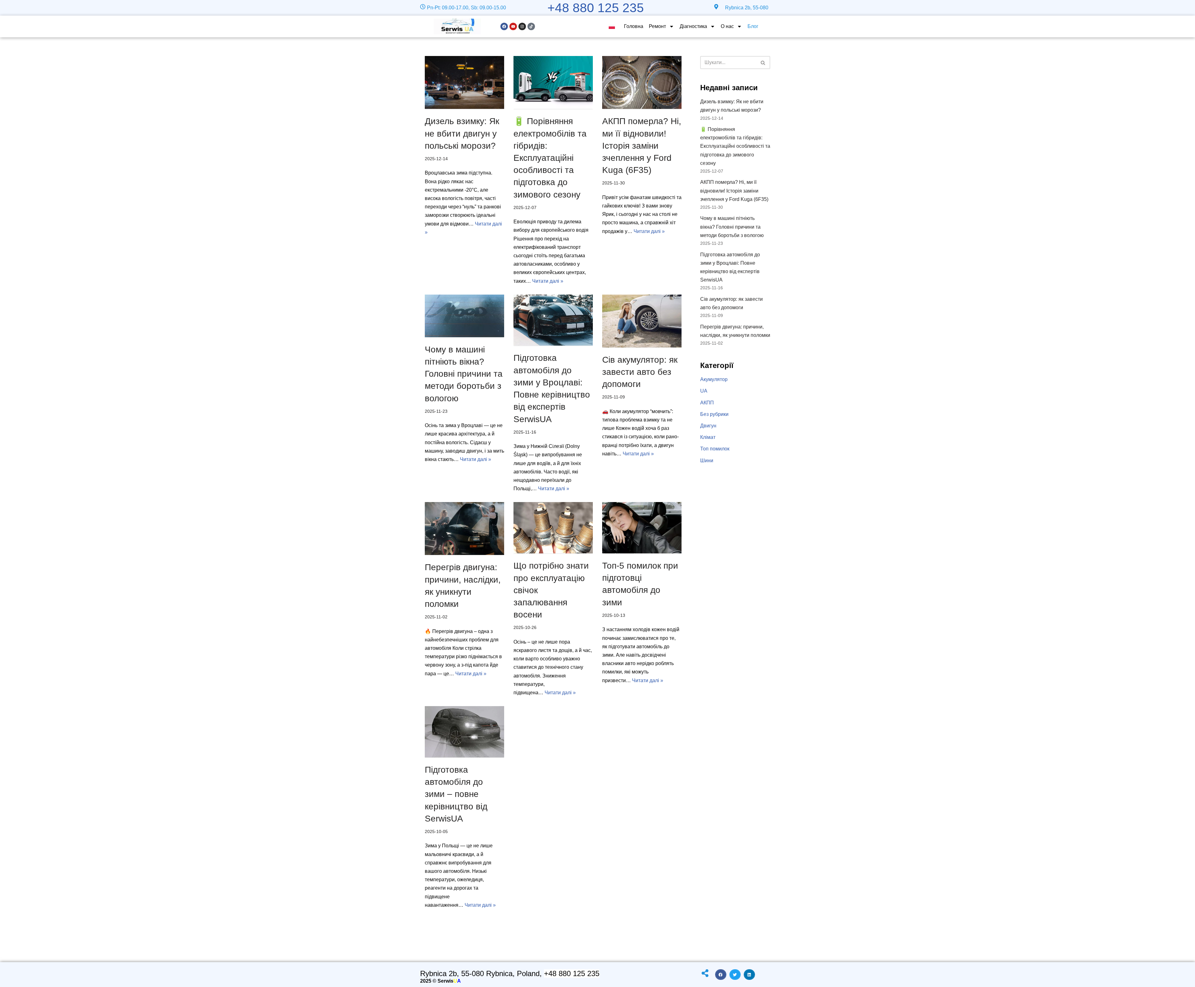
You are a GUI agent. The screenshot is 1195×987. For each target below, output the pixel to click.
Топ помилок (714, 448)
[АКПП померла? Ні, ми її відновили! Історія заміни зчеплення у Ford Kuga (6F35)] (642, 82)
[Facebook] (504, 26)
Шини (706, 460)
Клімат (707, 437)
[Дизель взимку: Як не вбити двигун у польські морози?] (464, 82)
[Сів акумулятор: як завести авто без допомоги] (642, 321)
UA (703, 390)
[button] (720, 974)
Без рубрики (714, 414)
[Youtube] (513, 26)
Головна (633, 26)
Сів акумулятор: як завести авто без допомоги (639, 372)
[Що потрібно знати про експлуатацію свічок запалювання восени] (553, 527)
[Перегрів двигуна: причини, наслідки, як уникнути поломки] (464, 528)
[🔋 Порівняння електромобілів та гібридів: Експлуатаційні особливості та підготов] (553, 82)
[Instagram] (522, 26)
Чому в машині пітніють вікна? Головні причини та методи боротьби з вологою (464, 374)
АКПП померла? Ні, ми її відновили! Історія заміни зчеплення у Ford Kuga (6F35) (641, 145)
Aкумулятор (714, 379)
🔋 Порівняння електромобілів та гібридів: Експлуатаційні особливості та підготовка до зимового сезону (550, 157)
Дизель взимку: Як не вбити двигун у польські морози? (462, 133)
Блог (752, 26)
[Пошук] (763, 62)
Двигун (708, 425)
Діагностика (693, 26)
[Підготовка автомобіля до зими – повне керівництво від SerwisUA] (464, 731)
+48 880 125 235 (595, 8)
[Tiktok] (531, 26)
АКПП (707, 402)
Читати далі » (547, 281)
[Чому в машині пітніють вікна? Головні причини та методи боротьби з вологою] (464, 316)
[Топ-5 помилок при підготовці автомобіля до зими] (642, 527)
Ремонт (657, 26)
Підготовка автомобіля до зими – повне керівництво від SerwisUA (456, 794)
